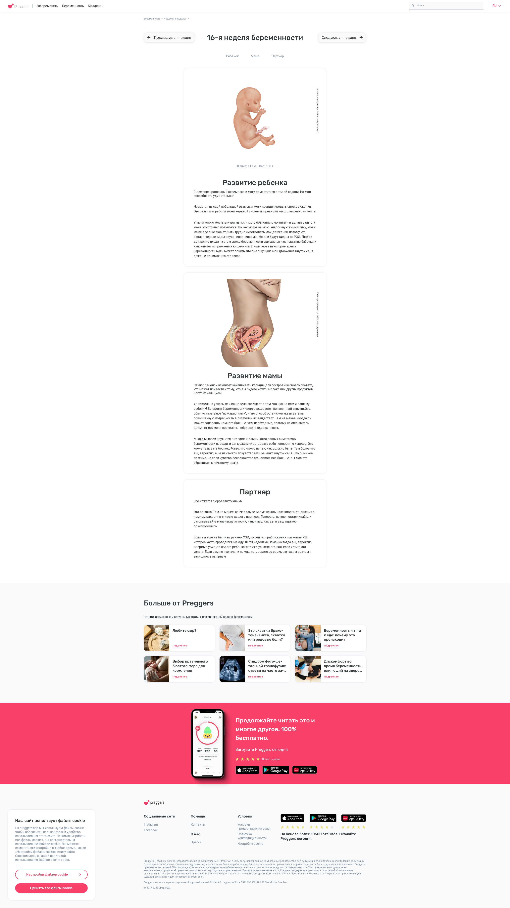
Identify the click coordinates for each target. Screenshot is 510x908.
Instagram (151, 824)
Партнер (278, 56)
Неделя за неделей (175, 18)
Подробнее (180, 645)
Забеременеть (47, 6)
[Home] (18, 6)
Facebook (151, 830)
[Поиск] (413, 5)
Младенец (95, 6)
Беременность (73, 6)
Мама (255, 56)
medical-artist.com (317, 98)
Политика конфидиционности (252, 836)
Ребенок (232, 56)
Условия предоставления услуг (254, 826)
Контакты (198, 824)
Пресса (196, 842)
